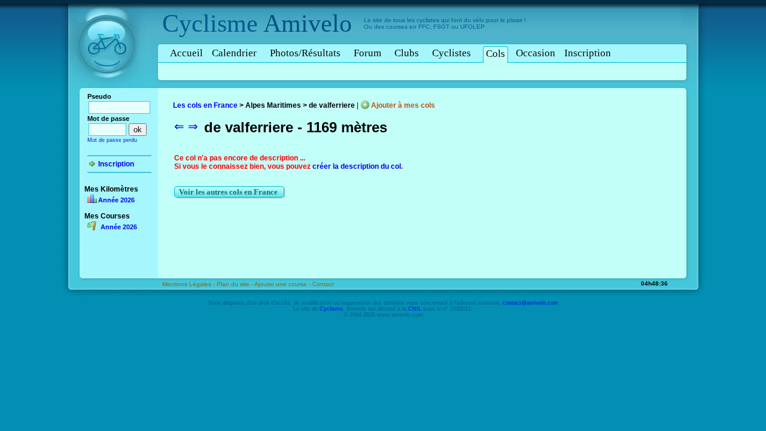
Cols (495, 53)
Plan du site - (235, 284)
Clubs (406, 53)
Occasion (535, 53)
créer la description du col (356, 166)
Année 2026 (116, 200)
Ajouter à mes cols (403, 105)
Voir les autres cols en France (229, 191)
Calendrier (234, 53)
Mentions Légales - (189, 284)
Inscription (587, 53)
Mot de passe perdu (112, 140)
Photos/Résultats (305, 53)
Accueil (186, 53)
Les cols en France (205, 105)
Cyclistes (451, 53)
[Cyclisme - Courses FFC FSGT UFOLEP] (110, 90)
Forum (367, 53)
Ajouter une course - (283, 284)
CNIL (414, 309)
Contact (323, 284)
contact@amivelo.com (530, 303)
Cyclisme (210, 23)
